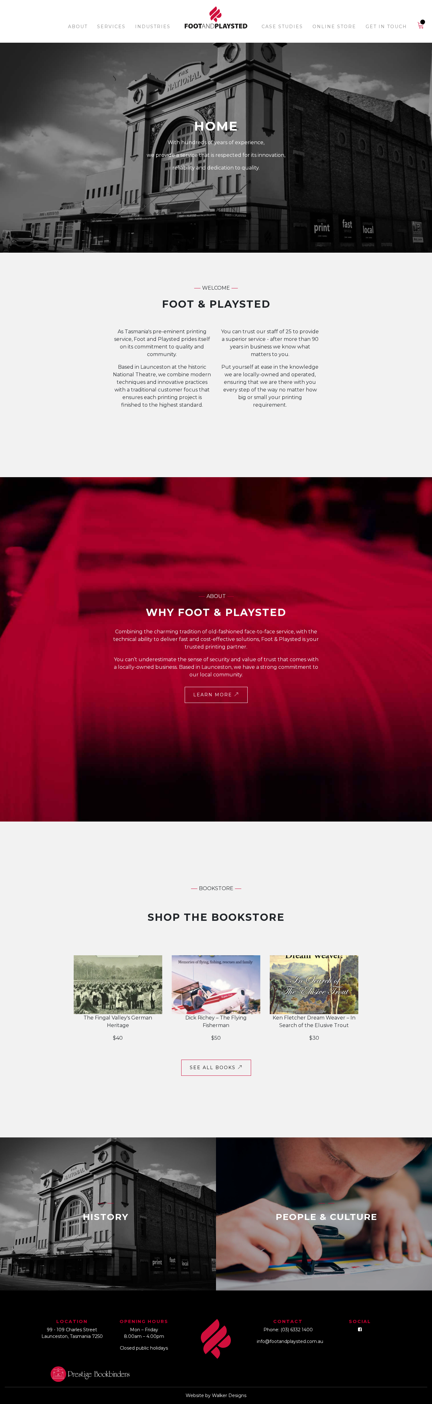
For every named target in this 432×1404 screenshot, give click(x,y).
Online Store (334, 26)
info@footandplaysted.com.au (290, 1341)
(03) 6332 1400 (297, 1330)
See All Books (214, 1067)
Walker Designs (229, 1395)
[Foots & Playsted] (216, 18)
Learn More (213, 695)
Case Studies (282, 26)
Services (111, 26)
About (78, 26)
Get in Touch (386, 26)
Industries (152, 26)
